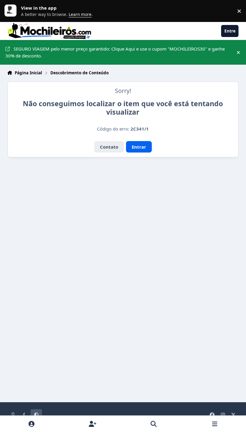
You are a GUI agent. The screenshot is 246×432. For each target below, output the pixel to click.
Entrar (139, 147)
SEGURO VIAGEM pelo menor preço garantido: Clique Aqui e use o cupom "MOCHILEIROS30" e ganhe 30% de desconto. (115, 52)
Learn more (12, 11)
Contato (109, 147)
